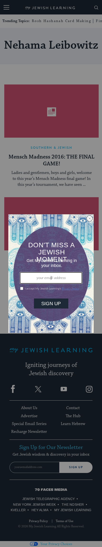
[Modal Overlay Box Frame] (51, 273)
